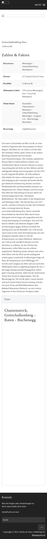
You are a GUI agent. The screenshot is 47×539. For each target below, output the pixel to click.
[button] (40, 5)
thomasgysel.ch (38, 535)
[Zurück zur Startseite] (5, 5)
